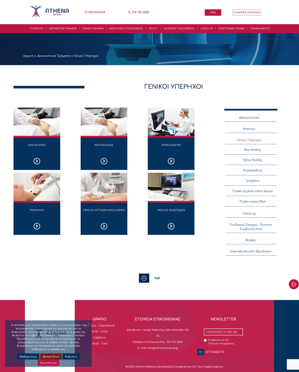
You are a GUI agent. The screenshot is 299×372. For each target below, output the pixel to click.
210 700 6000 (140, 12)
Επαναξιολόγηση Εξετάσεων (251, 251)
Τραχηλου (36, 210)
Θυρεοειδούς (252, 170)
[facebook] (286, 326)
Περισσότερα (48, 362)
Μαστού (249, 129)
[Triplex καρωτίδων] (171, 187)
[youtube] (286, 328)
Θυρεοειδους (171, 145)
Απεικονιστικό (249, 117)
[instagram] (286, 331)
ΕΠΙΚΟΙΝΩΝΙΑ (95, 12)
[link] (149, 278)
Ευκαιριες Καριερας (246, 12)
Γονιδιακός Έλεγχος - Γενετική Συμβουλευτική (251, 227)
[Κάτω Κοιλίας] (104, 122)
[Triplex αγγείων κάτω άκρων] (104, 187)
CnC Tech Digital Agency (207, 366)
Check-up (249, 213)
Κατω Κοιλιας (103, 145)
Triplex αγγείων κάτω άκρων (252, 191)
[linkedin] (286, 329)
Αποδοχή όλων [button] (28, 356)
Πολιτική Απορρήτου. (221, 343)
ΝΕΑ (213, 12)
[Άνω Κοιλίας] (36, 122)
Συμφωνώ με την (221, 342)
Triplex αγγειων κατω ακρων (104, 210)
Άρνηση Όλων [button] (51, 356)
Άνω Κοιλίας (252, 149)
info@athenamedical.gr (163, 348)
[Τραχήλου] (36, 187)
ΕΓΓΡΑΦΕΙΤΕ (215, 352)
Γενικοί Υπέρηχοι (249, 140)
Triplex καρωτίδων (252, 201)
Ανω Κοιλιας (37, 145)
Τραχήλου (253, 180)
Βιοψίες (251, 240)
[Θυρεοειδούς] (171, 122)
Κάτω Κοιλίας (252, 160)
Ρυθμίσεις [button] (71, 356)
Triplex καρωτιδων (171, 210)
